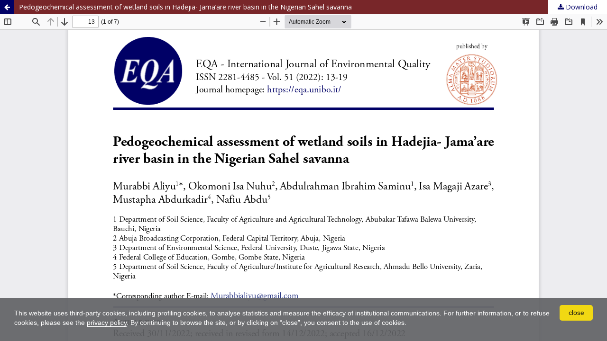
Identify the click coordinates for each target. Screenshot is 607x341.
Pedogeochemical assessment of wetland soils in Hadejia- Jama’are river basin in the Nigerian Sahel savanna (185, 6)
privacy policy (107, 322)
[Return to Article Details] (7, 7)
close (576, 312)
